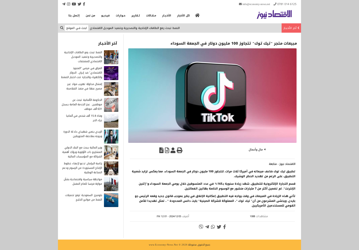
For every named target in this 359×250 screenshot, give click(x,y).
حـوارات (120, 15)
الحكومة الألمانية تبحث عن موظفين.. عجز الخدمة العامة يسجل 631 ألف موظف (82, 104)
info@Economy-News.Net (256, 4)
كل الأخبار (183, 15)
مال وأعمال (256, 149)
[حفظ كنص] (161, 150)
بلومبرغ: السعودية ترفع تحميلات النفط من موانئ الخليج (83, 197)
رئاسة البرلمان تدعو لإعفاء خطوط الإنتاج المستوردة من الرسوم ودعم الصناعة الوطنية (82, 168)
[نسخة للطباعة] (179, 150)
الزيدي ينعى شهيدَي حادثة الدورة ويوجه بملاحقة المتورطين (82, 134)
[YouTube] (74, 4)
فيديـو (105, 15)
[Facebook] (84, 4)
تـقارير (135, 15)
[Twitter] (79, 4)
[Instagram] (68, 4)
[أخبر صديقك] (173, 150)
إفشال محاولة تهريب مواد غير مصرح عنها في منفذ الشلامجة (84, 86)
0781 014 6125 (287, 4)
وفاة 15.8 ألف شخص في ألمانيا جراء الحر (84, 118)
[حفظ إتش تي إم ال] (167, 150)
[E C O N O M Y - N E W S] (274, 16)
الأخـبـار (166, 15)
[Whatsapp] (213, 226)
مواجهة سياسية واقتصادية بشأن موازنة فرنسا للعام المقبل (83, 181)
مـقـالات (151, 15)
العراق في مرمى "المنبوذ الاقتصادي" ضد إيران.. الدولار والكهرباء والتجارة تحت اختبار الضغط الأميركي (81, 75)
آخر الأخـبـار (290, 28)
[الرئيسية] (197, 16)
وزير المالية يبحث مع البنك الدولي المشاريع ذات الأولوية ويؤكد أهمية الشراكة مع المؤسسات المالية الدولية (82, 154)
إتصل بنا (74, 15)
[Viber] (201, 226)
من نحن (90, 15)
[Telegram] (63, 4)
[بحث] (62, 28)
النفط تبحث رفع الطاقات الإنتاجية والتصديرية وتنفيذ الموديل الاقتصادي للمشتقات (134, 28)
